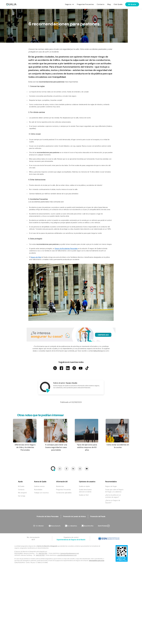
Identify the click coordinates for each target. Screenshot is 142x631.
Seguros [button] (68, 4)
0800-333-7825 (43, 553)
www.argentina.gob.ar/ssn (96, 560)
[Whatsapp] (55, 368)
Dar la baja (21, 496)
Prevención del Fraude (97, 516)
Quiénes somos (39, 486)
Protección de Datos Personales (48, 516)
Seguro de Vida (36, 257)
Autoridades (38, 490)
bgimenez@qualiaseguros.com (69, 553)
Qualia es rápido (84, 486)
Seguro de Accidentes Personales (66, 248)
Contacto (21, 490)
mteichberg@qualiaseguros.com (67, 555)
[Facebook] (61, 368)
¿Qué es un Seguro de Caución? (112, 502)
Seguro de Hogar (111, 486)
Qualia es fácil (83, 495)
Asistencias (60, 486)
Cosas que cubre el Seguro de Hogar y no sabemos (114, 491)
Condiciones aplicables (64, 493)
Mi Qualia (132, 4)
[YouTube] (80, 368)
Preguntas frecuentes (63, 490)
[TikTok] (87, 368)
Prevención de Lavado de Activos (74, 516)
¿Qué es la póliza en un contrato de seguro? (113, 496)
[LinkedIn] (68, 368)
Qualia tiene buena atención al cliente (85, 491)
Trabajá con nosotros (41, 493)
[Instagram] (74, 368)
